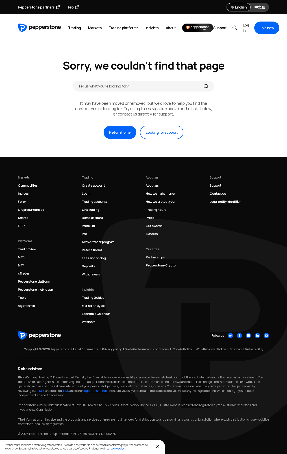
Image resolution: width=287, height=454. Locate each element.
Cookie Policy (182, 349)
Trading (74, 27)
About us (152, 185)
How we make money (161, 193)
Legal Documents (85, 349)
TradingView (27, 249)
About (171, 27)
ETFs (21, 226)
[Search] (206, 86)
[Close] (157, 447)
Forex (22, 201)
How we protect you (160, 201)
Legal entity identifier (225, 201)
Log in (246, 28)
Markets (95, 27)
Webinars (88, 322)
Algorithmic (26, 305)
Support (220, 27)
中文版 (259, 7)
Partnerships (155, 257)
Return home (120, 132)
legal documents (95, 391)
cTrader (23, 273)
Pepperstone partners (36, 7)
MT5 (21, 257)
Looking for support (162, 132)
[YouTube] (266, 335)
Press (150, 218)
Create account (93, 185)
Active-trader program (98, 242)
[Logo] (39, 28)
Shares (23, 218)
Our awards (154, 226)
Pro (71, 7)
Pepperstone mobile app (35, 289)
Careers (152, 234)
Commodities (28, 185)
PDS (66, 391)
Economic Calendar (96, 314)
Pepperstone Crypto (160, 265)
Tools (22, 297)
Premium (88, 226)
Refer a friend (92, 250)
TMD (40, 391)
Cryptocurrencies (31, 209)
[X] (230, 335)
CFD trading (90, 209)
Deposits (88, 266)
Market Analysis (93, 305)
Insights (152, 27)
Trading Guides (93, 297)
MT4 (21, 265)
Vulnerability (254, 349)
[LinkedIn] (257, 335)
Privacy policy (112, 349)
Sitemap (235, 349)
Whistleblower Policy (211, 349)
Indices (23, 193)
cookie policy (117, 448)
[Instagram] (248, 335)
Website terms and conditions (147, 349)
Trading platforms (123, 27)
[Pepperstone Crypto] (197, 28)
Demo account (92, 218)
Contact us (218, 193)
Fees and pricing (94, 258)
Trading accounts (94, 201)
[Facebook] (239, 335)
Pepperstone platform (34, 281)
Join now (267, 27)
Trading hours (156, 209)
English (241, 7)
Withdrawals (91, 274)
